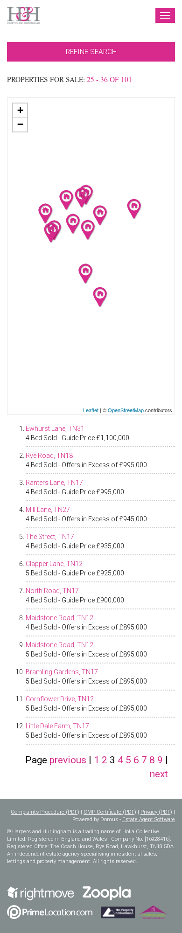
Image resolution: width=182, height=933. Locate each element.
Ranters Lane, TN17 (54, 482)
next (159, 774)
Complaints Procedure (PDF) (45, 812)
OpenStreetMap (126, 410)
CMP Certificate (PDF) (110, 812)
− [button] (20, 124)
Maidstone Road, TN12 (59, 618)
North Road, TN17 (52, 590)
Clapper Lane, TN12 (54, 563)
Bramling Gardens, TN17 (62, 672)
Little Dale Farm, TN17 (57, 726)
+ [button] (20, 110)
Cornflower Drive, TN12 (60, 699)
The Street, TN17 (50, 536)
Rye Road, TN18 (49, 455)
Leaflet (90, 410)
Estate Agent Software (148, 819)
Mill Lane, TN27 (48, 509)
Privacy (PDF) (156, 812)
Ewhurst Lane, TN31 (55, 428)
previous (67, 760)
